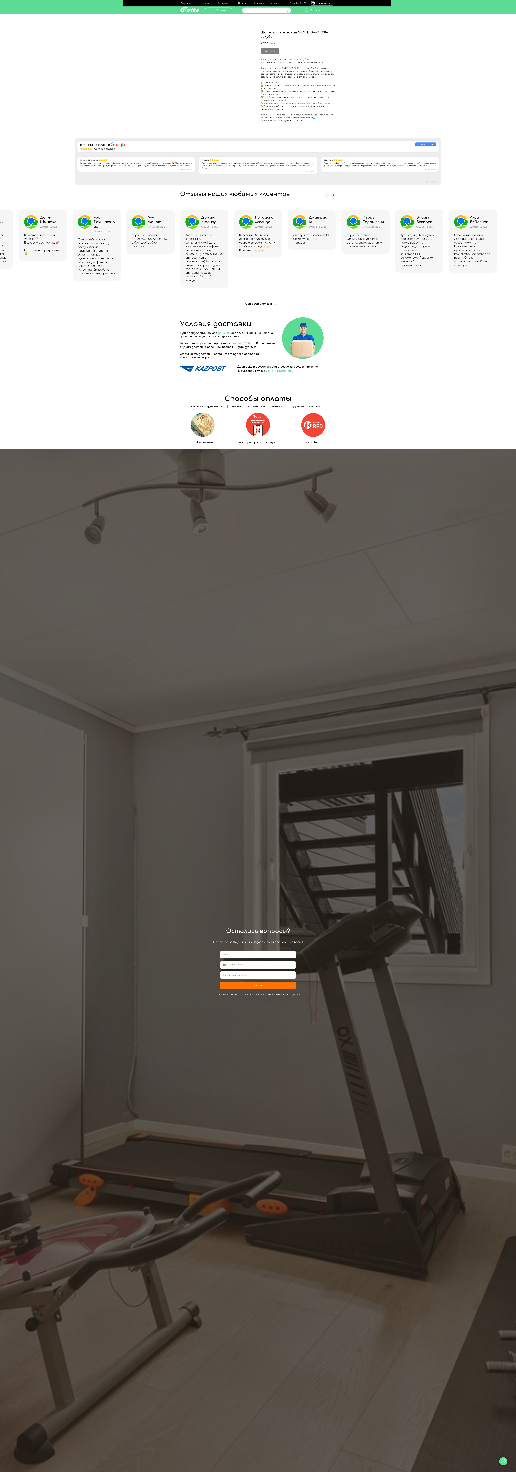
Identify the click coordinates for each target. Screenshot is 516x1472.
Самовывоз (223, 3)
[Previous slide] (327, 195)
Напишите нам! (324, 3)
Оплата (242, 3)
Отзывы (205, 3)
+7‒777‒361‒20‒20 (297, 3)
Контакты (259, 3)
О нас (274, 3)
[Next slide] (333, 195)
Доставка (186, 3)
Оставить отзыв (425, 144)
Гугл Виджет (431, 181)
